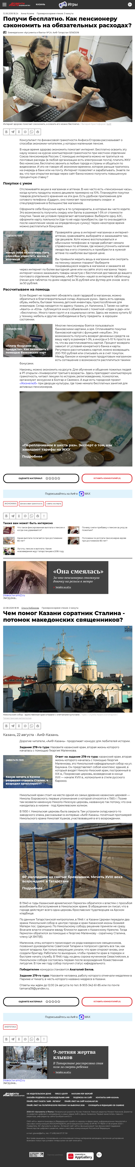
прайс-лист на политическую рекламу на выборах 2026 (55, 1105)
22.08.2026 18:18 (11, 608)
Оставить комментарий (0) (107, 478)
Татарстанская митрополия (17, 718)
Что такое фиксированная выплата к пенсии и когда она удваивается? (41, 528)
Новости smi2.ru (14, 595)
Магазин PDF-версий (82, 1094)
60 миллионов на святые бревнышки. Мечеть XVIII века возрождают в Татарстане (72, 879)
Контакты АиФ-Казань (107, 1098)
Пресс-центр (61, 1094)
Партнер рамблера (55, 1155)
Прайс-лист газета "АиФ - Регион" (44, 1101)
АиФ (109, 124)
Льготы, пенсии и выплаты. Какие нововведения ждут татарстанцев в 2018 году (40, 550)
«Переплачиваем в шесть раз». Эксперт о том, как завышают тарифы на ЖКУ (67, 447)
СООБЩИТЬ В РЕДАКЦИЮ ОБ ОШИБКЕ (106, 1105)
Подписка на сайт (82, 1098)
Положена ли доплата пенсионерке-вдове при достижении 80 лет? (104, 539)
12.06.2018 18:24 (10, 13)
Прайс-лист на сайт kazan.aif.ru (81, 1101)
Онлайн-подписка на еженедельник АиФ (48, 1098)
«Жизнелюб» (28, 383)
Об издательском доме (39, 1094)
